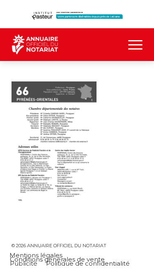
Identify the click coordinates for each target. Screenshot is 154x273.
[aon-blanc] (63, 44)
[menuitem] (131, 44)
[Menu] (131, 44)
